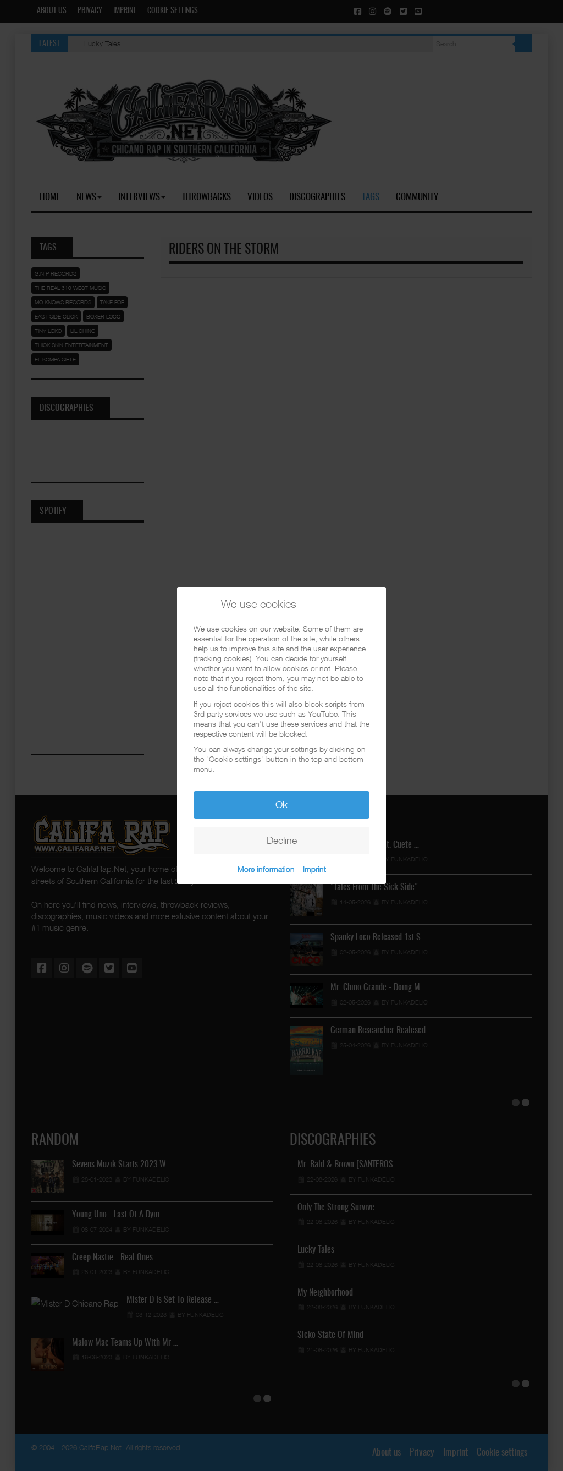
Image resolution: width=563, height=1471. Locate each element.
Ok (281, 804)
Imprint (314, 869)
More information (266, 869)
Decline (282, 840)
